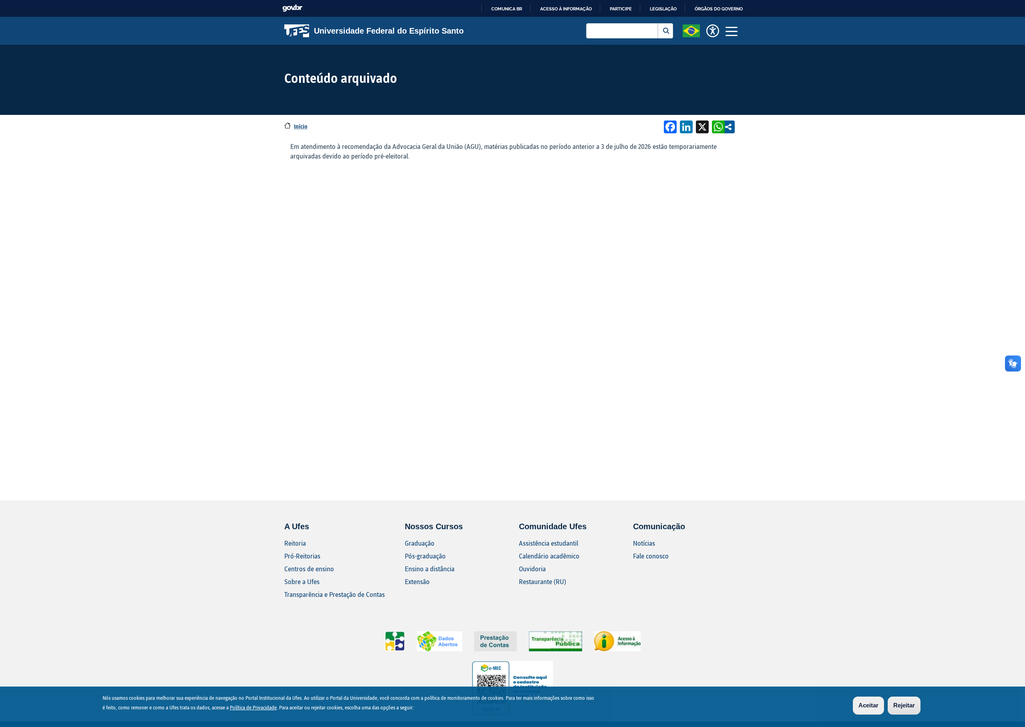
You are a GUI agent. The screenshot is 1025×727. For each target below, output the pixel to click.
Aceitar (868, 705)
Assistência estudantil (548, 543)
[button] (691, 30)
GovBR (292, 8)
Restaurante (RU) (542, 581)
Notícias (644, 543)
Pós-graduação (425, 556)
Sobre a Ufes (302, 581)
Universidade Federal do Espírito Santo (389, 30)
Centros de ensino (309, 568)
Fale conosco (651, 556)
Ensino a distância (429, 568)
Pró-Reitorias (302, 556)
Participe (621, 9)
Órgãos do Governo (719, 9)
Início (301, 126)
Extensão (417, 581)
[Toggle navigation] (731, 30)
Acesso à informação (566, 9)
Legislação (663, 9)
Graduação (419, 543)
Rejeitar (904, 705)
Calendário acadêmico (549, 556)
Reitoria (295, 543)
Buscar (665, 30)
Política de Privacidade (253, 707)
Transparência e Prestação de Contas (334, 594)
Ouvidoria (532, 568)
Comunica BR (506, 9)
